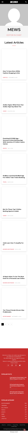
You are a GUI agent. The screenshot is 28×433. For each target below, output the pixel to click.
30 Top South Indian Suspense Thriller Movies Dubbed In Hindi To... (17, 386)
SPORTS (5, 148)
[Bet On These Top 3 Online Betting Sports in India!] (14, 197)
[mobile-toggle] (2, 2)
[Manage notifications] (24, 430)
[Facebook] (8, 365)
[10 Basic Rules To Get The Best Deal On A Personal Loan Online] (14, 264)
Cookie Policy (14, 426)
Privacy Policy (15, 425)
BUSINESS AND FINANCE (8, 249)
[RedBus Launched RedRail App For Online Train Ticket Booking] (14, 163)
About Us (4, 425)
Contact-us (9, 425)
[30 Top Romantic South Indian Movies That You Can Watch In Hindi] (5, 393)
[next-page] (11, 324)
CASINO (5, 111)
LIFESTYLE (5, 77)
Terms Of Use (22, 425)
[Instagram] (12, 365)
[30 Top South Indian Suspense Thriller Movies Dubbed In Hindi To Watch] (5, 386)
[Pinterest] (16, 365)
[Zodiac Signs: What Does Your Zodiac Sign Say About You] (14, 93)
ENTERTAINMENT (7, 316)
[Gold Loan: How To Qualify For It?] (14, 231)
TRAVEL (5, 182)
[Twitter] (19, 365)
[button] (26, 2)
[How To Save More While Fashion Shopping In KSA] (14, 59)
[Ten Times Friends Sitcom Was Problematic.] (14, 298)
